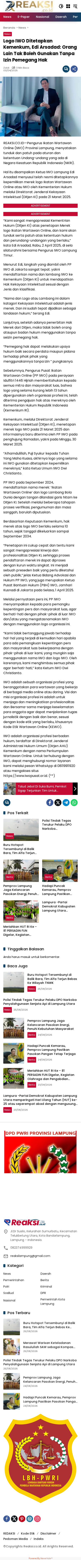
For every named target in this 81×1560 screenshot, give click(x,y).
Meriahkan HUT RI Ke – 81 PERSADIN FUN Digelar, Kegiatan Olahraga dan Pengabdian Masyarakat (20, 931)
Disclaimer (48, 1533)
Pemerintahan (13, 1280)
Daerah (45, 1274)
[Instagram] (37, 1518)
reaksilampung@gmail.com (30, 1256)
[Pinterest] (22, 1518)
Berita (9, 877)
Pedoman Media (15, 1539)
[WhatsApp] (74, 802)
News (7, 34)
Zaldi (6, 68)
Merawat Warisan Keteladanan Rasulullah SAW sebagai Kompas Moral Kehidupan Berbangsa (48, 1345)
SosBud (8, 1293)
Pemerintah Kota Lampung (52, 1301)
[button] (61, 6)
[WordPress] (29, 1518)
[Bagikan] (74, 69)
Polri (6, 1286)
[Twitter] (57, 802)
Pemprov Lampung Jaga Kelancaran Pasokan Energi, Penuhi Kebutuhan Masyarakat (20, 890)
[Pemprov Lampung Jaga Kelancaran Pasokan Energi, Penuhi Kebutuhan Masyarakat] (21, 871)
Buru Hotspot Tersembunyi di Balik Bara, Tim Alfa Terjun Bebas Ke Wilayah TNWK (19, 849)
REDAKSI (9, 1533)
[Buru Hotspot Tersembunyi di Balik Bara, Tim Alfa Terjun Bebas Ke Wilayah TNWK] (21, 830)
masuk (25, 957)
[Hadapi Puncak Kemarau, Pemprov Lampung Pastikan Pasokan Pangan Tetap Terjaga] (60, 871)
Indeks (39, 1539)
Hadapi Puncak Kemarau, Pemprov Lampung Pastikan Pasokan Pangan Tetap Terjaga (60, 890)
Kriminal (46, 1286)
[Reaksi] (28, 6)
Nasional (9, 1300)
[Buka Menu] (68, 6)
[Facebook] (49, 802)
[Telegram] (66, 802)
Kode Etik (28, 1533)
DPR (43, 1293)
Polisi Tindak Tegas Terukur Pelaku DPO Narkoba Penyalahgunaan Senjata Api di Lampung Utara (60, 825)
